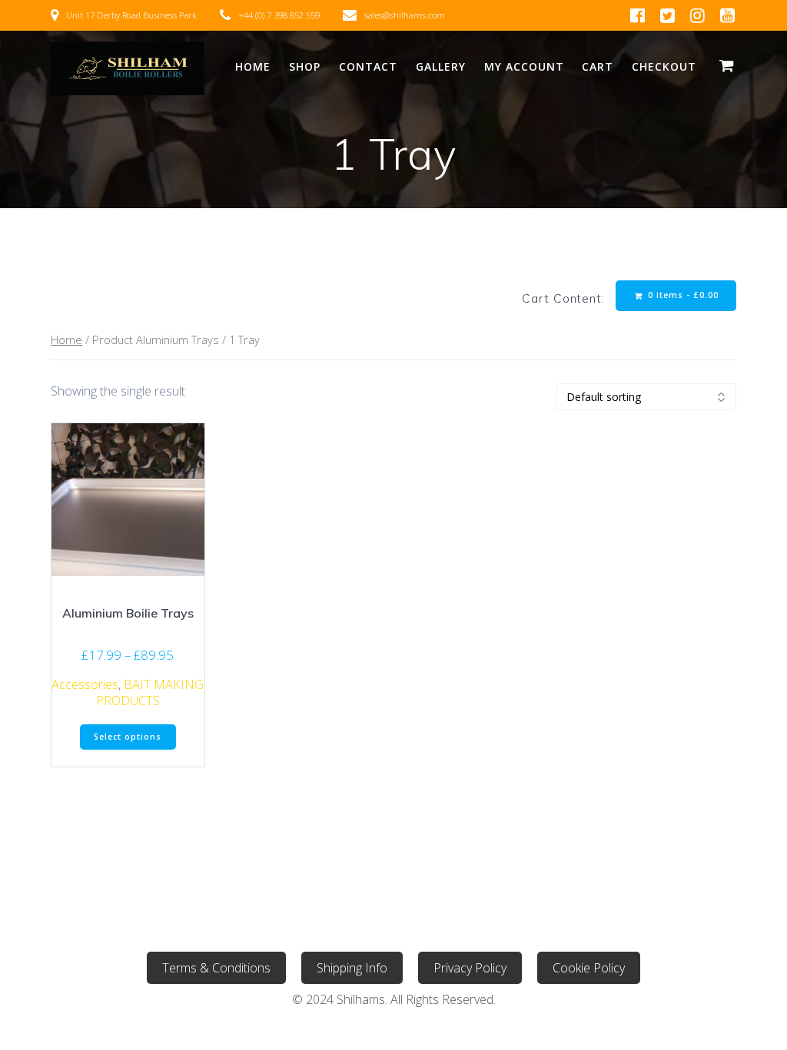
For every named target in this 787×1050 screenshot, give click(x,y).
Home (253, 66)
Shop (304, 66)
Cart (597, 66)
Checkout (664, 66)
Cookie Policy (589, 967)
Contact (368, 66)
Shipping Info (352, 967)
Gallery (441, 66)
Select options (127, 736)
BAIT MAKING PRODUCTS (150, 692)
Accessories (84, 684)
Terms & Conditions (216, 967)
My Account (524, 66)
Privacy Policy (469, 967)
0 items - (682, 295)
